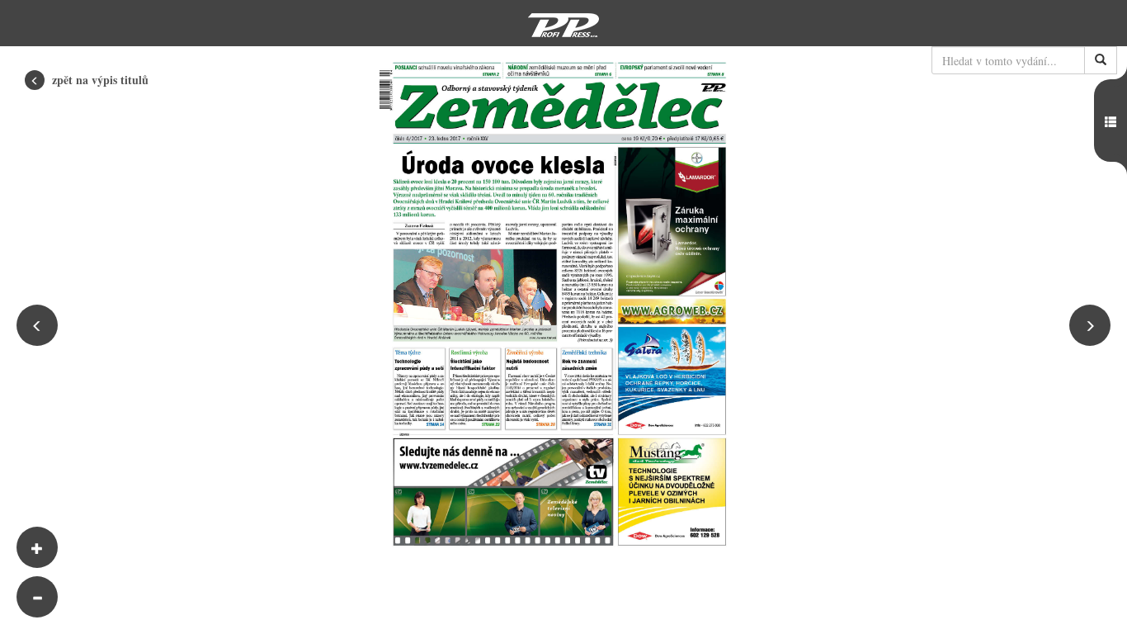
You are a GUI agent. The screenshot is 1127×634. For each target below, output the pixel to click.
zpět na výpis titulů (99, 79)
